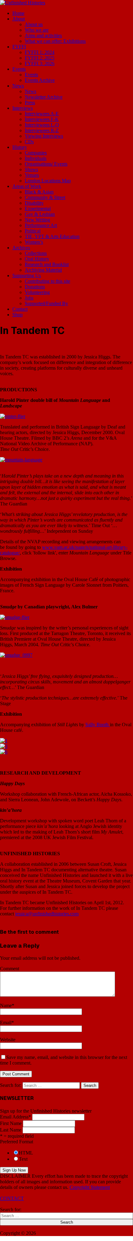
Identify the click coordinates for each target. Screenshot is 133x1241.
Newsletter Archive (43, 97)
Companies (36, 152)
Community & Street (45, 197)
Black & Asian (39, 191)
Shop (17, 314)
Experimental (38, 208)
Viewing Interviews (44, 136)
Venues (32, 175)
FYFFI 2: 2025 (39, 57)
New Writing (37, 219)
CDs (29, 141)
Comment (9, 968)
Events (19, 69)
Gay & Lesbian (40, 214)
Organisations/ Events (46, 164)
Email (5, 1022)
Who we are (37, 30)
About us (34, 24)
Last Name (10, 1129)
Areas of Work (26, 186)
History (19, 147)
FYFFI (19, 46)
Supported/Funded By (46, 303)
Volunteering (37, 292)
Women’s (34, 242)
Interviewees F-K (42, 119)
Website (7, 1039)
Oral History (37, 258)
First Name (11, 1123)
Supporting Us (26, 275)
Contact (20, 309)
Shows (31, 169)
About (18, 18)
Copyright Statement (90, 1187)
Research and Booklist (47, 264)
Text (23, 1159)
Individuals (35, 158)
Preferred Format (16, 1141)
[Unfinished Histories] (22, 2)
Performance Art (41, 225)
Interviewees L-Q (42, 124)
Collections (36, 253)
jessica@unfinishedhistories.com (47, 913)
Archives (21, 247)
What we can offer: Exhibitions (55, 41)
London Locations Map (48, 180)
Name (6, 1005)
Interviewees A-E (42, 113)
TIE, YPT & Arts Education (52, 236)
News (18, 85)
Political (33, 231)
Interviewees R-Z (42, 130)
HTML (26, 1152)
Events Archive (40, 80)
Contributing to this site (47, 281)
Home (18, 13)
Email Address (15, 1116)
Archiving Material (43, 270)
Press (30, 102)
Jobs (29, 297)
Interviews (22, 108)
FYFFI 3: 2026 (39, 63)
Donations (35, 286)
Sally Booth (97, 724)
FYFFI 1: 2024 (39, 52)
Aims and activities (43, 35)
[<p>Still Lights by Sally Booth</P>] (3, 740)
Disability (34, 203)
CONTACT (12, 1198)
